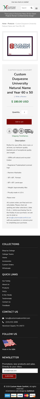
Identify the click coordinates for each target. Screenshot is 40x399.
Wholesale (6, 268)
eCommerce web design (15, 391)
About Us (5, 284)
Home (4, 24)
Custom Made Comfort (20, 70)
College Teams (8, 254)
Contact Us (6, 302)
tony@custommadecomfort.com (18, 318)
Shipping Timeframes (20, 136)
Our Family (6, 281)
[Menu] (36, 8)
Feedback (6, 305)
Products (11, 24)
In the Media (7, 295)
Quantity (16, 112)
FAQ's (4, 291)
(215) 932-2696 (12, 322)
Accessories (6, 261)
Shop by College (8, 251)
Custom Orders (8, 265)
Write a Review (20, 97)
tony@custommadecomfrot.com (20, 218)
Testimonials (7, 298)
